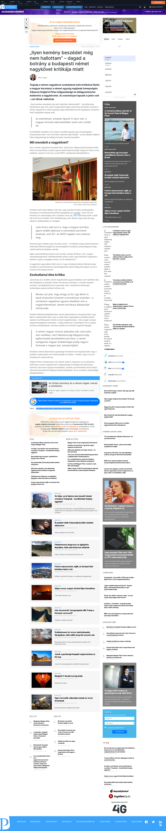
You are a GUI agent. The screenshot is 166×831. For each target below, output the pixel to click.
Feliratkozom (119, 731)
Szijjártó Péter (66, 408)
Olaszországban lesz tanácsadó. (114, 181)
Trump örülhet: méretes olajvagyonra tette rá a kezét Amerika (119, 759)
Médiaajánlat (35, 821)
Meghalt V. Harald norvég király (69, 676)
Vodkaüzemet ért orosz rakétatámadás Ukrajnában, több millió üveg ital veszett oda (75, 633)
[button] (144, 7)
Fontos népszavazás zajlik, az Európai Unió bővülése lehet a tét (45, 483)
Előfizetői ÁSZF (105, 821)
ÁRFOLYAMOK (158, 2)
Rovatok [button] (100, 7)
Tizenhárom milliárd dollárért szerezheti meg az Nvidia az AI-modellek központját (123, 282)
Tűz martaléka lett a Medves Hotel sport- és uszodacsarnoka (118, 437)
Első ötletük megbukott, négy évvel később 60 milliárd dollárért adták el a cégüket (124, 326)
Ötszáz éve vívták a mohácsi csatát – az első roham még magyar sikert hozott (118, 596)
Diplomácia (48, 408)
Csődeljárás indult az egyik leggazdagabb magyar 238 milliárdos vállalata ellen (121, 232)
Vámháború (45, 7)
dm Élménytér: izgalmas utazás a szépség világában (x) (119, 507)
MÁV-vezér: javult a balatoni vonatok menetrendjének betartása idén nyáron (117, 461)
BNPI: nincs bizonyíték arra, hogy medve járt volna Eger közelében (118, 614)
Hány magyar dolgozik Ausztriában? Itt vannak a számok (119, 400)
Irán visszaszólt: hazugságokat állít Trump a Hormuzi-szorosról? (74, 611)
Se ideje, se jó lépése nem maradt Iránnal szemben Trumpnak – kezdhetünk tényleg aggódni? (45, 450)
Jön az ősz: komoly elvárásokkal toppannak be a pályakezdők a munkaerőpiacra (83, 455)
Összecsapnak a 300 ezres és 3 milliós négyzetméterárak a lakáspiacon (116, 424)
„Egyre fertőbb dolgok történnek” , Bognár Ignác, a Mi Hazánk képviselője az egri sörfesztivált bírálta (118, 587)
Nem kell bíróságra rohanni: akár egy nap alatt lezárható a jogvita (119, 392)
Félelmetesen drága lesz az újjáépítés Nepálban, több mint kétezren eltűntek (44, 477)
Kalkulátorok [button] (109, 7)
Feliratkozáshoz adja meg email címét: (115, 715)
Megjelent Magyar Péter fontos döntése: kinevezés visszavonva (42, 723)
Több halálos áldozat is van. (113, 217)
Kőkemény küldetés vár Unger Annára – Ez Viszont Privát (82, 451)
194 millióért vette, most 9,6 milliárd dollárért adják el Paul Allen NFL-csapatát (122, 257)
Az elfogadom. (116, 727)
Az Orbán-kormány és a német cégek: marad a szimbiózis (73, 384)
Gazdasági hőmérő (13, 11)
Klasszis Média (137, 821)
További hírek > (109, 349)
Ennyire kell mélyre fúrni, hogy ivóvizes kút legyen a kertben (66, 752)
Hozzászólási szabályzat (85, 821)
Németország (56, 408)
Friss (85, 7)
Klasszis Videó (58, 7)
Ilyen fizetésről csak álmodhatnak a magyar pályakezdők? (118, 416)
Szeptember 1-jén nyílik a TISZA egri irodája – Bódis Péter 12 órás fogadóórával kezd (119, 578)
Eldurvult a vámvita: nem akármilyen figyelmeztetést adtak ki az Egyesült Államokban (43, 470)
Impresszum (21, 821)
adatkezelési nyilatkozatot (114, 727)
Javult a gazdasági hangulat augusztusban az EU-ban (75, 655)
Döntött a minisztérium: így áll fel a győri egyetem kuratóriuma (81, 446)
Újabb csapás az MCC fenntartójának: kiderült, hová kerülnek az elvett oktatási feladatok (83, 469)
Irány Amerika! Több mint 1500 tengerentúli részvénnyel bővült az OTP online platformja (119, 554)
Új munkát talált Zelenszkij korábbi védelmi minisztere (45, 463)
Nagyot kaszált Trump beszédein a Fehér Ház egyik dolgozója (119, 408)
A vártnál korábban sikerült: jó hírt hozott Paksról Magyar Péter (44, 443)
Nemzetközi (34, 47)
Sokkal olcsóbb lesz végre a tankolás (66, 742)
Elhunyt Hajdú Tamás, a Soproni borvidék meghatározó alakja (117, 445)
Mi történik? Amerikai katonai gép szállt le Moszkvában (41, 747)
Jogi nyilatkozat (51, 821)
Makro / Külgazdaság (110, 107)
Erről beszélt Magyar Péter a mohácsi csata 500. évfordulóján (82, 465)
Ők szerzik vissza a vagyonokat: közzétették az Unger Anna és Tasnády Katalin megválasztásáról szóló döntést (119, 750)
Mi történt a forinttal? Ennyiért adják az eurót (65, 722)
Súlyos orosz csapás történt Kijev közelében (75, 588)
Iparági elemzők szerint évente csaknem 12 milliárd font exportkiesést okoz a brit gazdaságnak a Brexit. (118, 164)
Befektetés (92, 7)
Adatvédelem (66, 821)
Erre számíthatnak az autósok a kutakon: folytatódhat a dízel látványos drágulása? (81, 460)
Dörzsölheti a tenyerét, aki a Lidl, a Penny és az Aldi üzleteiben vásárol (66, 732)
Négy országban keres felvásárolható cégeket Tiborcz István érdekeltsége (123, 306)
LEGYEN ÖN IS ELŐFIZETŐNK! (64, 418)
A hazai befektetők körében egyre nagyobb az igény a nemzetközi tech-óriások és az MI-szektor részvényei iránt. (119, 563)
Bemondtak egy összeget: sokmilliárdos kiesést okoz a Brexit (44, 457)
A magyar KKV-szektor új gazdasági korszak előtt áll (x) (118, 692)
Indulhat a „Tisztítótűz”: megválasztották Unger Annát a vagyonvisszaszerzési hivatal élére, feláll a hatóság (118, 605)
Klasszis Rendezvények (74, 7)
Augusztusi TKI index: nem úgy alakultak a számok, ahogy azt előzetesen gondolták (118, 453)
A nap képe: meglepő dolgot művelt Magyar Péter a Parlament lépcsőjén (41, 735)
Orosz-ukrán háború (119, 21)
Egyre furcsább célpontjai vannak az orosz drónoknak (74, 699)
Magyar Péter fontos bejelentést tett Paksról (82, 442)
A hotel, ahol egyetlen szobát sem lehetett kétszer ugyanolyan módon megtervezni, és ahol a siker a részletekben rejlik (118, 470)
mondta (77, 213)
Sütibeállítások (121, 821)
